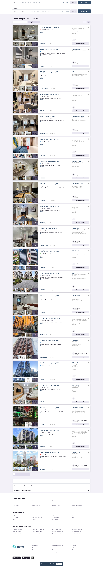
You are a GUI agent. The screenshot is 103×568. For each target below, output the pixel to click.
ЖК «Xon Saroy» (76, 430)
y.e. (84, 22)
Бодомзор (54, 515)
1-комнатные (15, 503)
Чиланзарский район (56, 529)
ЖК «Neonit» (75, 340)
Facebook (74, 549)
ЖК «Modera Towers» (77, 250)
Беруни (34, 519)
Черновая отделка (56, 505)
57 (26, 474)
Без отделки (55, 503)
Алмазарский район (17, 529)
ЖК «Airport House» (77, 161)
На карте (35, 22)
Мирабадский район (17, 533)
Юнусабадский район (57, 533)
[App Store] (17, 558)
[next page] (28, 474)
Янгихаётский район (76, 531)
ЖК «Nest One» (76, 362)
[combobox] (46, 11)
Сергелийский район (37, 531)
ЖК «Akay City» (76, 452)
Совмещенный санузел (77, 503)
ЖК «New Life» (75, 94)
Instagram (74, 547)
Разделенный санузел (77, 505)
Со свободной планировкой (58, 500)
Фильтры (74, 11)
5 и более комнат (36, 505)
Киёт (73, 517)
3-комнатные (35, 500)
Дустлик (73, 515)
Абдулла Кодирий (17, 515)
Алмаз (14, 519)
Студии (14, 500)
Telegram (74, 545)
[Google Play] (26, 558)
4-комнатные (35, 503)
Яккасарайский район (77, 529)
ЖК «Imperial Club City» (77, 407)
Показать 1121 (84, 11)
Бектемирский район (17, 531)
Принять (59, 563)
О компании (35, 545)
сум (88, 22)
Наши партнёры (36, 549)
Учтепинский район (36, 533)
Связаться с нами (36, 547)
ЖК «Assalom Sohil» (77, 49)
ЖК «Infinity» (75, 71)
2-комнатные (16, 505)
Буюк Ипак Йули (55, 517)
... (23, 474)
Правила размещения (57, 552)
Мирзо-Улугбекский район (38, 529)
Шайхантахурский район (57, 531)
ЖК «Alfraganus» (76, 295)
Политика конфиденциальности (59, 547)
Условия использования (57, 545)
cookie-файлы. (52, 563)
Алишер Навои (16, 517)
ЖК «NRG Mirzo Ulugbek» (78, 183)
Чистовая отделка (76, 500)
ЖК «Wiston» (75, 26)
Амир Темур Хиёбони (37, 517)
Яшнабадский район (76, 533)
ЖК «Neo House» (76, 206)
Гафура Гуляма (55, 519)
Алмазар (34, 515)
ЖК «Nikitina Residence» (78, 116)
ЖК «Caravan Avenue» (77, 318)
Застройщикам (55, 549)
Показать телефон (80, 43)
